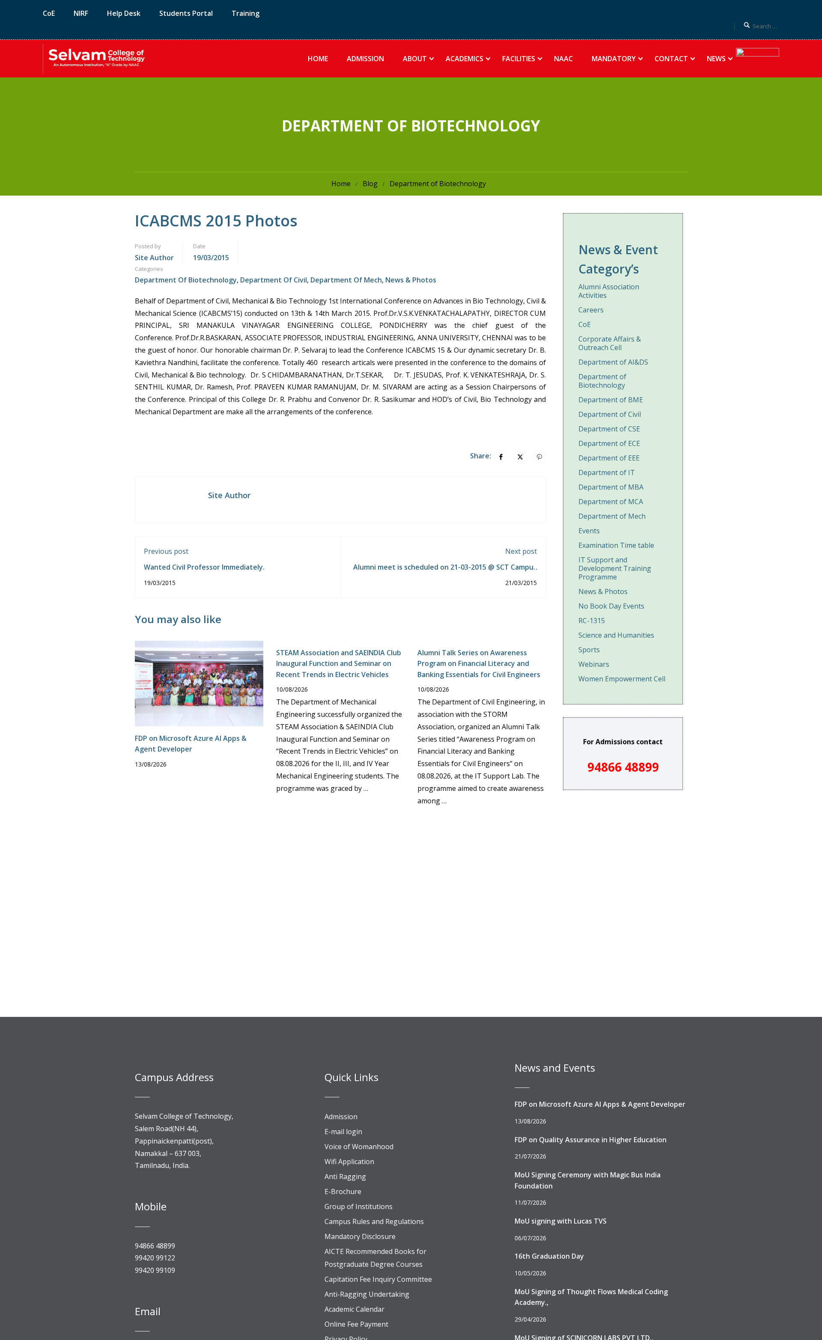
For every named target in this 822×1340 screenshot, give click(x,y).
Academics (464, 58)
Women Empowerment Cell (621, 678)
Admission (365, 58)
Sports (589, 649)
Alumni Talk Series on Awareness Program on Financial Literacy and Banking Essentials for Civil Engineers (478, 663)
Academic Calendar (354, 1309)
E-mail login (343, 1131)
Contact (671, 58)
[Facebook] (500, 456)
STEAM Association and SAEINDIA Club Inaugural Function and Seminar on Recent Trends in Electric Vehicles (338, 663)
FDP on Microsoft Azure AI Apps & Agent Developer (600, 1104)
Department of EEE (609, 458)
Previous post (166, 551)
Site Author (154, 257)
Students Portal (186, 13)
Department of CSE (609, 429)
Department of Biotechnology (438, 183)
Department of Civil (273, 280)
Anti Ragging (345, 1176)
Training (245, 13)
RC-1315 (591, 620)
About (415, 58)
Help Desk (123, 13)
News (716, 58)
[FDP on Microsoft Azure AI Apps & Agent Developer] (199, 682)
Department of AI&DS (613, 362)
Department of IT (606, 472)
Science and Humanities (616, 635)
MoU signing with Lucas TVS (561, 1221)
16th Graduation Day (549, 1256)
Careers (591, 310)
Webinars (593, 664)
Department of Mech (346, 280)
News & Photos (410, 280)
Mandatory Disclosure (360, 1236)
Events (589, 530)
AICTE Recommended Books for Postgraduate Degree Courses (375, 1258)
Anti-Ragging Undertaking (367, 1294)
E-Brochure (343, 1191)
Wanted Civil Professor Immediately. (204, 567)
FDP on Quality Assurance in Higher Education (591, 1139)
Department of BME (610, 399)
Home (318, 58)
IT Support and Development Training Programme (614, 568)
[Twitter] (520, 456)
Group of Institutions (359, 1206)
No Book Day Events (611, 606)
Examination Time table (616, 545)
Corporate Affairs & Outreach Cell (609, 343)
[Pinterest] (539, 456)
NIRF (81, 13)
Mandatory (614, 58)
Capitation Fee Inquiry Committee (378, 1279)
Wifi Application (349, 1161)
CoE (49, 13)
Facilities (518, 58)
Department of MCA (610, 501)
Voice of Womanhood (359, 1146)
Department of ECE (609, 443)
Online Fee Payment (356, 1324)
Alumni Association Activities (608, 291)
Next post (521, 551)
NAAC (563, 58)
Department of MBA (610, 487)
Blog (370, 183)
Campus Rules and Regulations (374, 1221)
